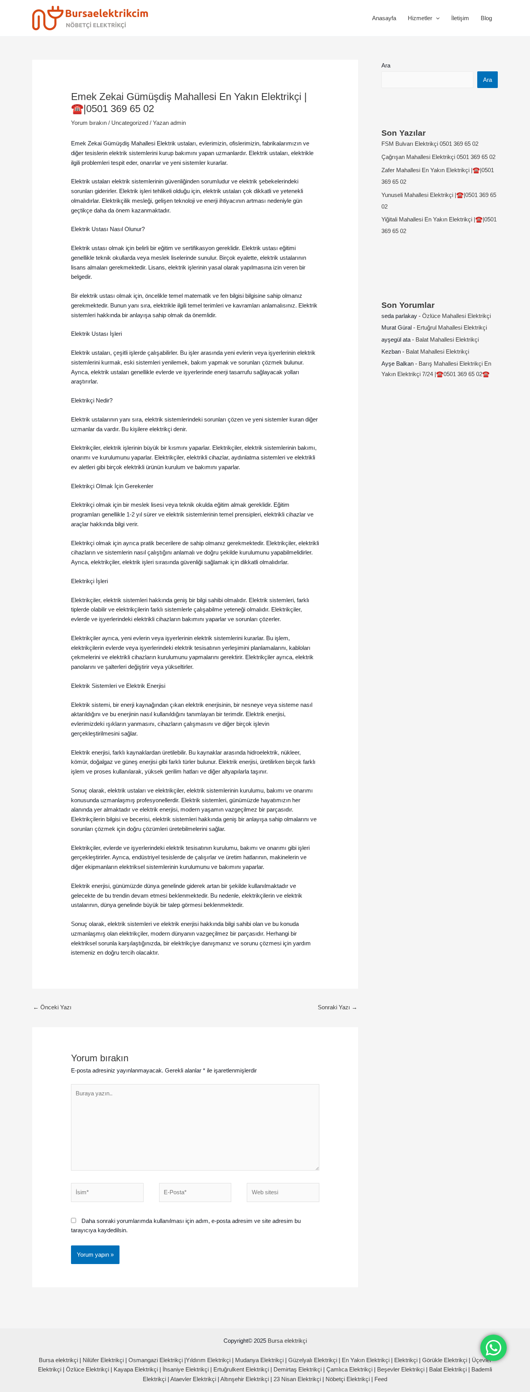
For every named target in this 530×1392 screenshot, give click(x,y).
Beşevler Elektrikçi (400, 1369)
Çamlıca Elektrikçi (349, 1369)
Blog (486, 18)
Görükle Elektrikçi (444, 1360)
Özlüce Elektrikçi (87, 1369)
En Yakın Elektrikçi (366, 1360)
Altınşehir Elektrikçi (244, 1379)
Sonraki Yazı (337, 1007)
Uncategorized (129, 122)
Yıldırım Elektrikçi (208, 1360)
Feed (380, 1379)
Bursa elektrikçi (287, 1340)
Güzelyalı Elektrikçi (312, 1360)
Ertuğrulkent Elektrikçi (241, 1369)
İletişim (460, 18)
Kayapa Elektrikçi (136, 1369)
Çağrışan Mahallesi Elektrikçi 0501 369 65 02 (438, 157)
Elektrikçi (405, 1360)
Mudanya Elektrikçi (259, 1360)
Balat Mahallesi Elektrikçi (447, 339)
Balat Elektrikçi (448, 1369)
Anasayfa (384, 18)
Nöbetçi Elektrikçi (348, 1379)
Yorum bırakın (89, 122)
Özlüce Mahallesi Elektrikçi (456, 316)
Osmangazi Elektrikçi (155, 1360)
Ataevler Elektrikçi (193, 1379)
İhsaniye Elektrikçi (186, 1369)
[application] (436, 18)
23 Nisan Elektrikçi (297, 1379)
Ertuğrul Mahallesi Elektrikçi (452, 327)
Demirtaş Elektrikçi (298, 1369)
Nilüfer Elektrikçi (103, 1360)
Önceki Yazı (52, 1007)
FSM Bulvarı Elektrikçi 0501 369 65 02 (429, 143)
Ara (385, 65)
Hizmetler (420, 18)
